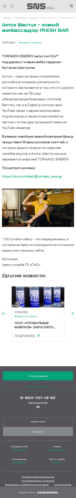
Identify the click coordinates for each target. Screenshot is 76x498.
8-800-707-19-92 (37, 398)
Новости (33, 17)
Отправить (38, 431)
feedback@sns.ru (57, 449)
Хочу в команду (38, 376)
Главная (7, 17)
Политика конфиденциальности (38, 476)
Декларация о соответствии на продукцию (27, 484)
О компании (20, 17)
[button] (4, 313)
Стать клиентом (38, 386)
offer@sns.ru (19, 462)
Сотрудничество (62, 484)
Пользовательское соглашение (38, 480)
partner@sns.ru (19, 449)
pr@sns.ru (57, 462)
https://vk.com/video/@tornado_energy (32, 176)
